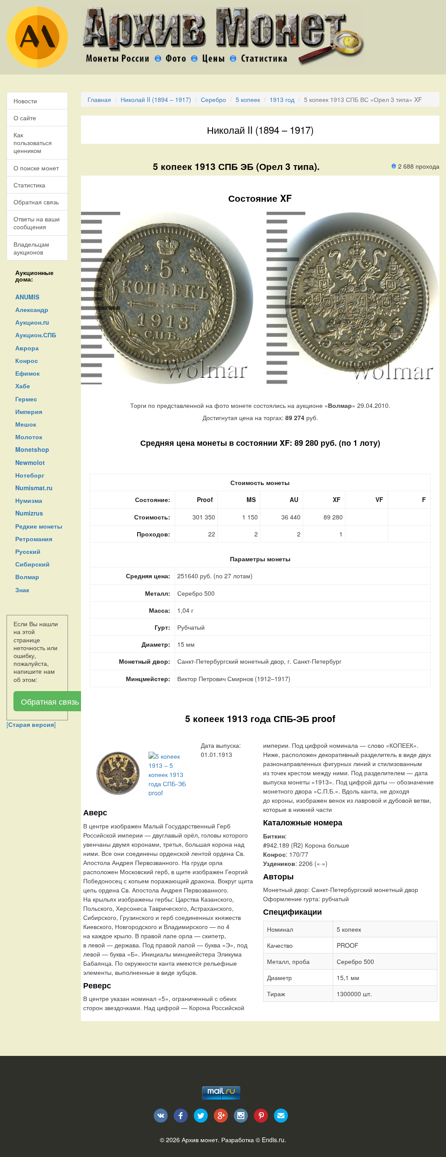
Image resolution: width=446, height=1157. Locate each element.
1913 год (282, 99)
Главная (99, 99)
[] (31, 724)
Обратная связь (36, 201)
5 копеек (248, 99)
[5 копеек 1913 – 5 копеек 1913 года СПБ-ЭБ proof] (118, 772)
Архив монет (200, 1139)
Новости (25, 100)
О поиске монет (36, 167)
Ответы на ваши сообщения (37, 222)
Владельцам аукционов (31, 248)
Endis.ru (273, 1139)
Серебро (213, 99)
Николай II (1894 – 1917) (156, 99)
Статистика (29, 184)
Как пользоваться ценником (33, 142)
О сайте (25, 117)
